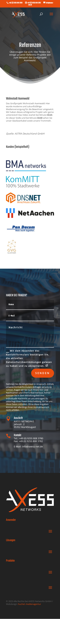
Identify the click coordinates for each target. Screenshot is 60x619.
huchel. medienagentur (29, 604)
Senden (42, 373)
